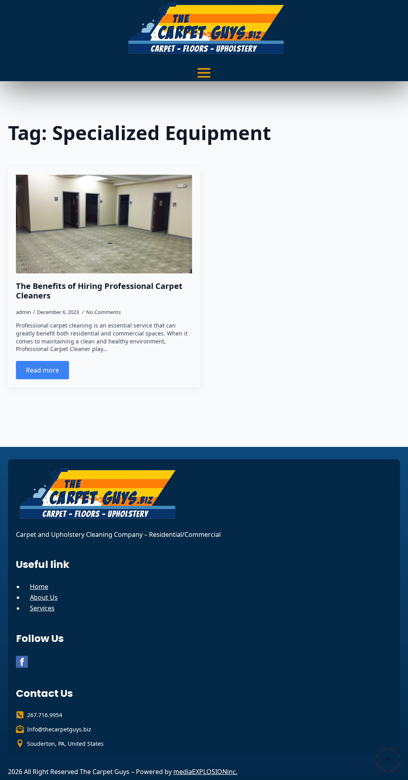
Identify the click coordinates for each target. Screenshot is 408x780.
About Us (44, 597)
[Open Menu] (204, 72)
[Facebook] (22, 662)
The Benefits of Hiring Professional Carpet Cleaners (99, 290)
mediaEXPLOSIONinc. (205, 771)
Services (42, 608)
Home (39, 586)
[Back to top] (388, 760)
